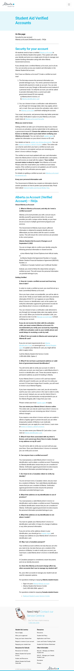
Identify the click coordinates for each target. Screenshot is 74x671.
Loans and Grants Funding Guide (46, 641)
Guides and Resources (21, 658)
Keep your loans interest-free (23, 638)
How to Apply (19, 632)
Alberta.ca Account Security (34, 119)
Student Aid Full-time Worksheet (46, 644)
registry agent (48, 136)
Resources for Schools (21, 650)
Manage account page (44, 317)
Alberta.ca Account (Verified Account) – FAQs (30, 39)
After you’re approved (21, 635)
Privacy (39, 663)
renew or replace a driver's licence (30, 144)
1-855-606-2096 (33, 623)
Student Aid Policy (42, 635)
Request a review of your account (24, 641)
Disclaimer (40, 660)
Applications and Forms (43, 638)
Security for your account (23, 37)
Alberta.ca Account (46, 52)
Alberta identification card (30, 99)
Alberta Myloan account (41, 583)
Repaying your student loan (23, 644)
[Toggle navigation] (69, 4)
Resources (40, 632)
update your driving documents (40, 142)
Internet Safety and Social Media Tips (36, 188)
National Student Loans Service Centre (36, 596)
